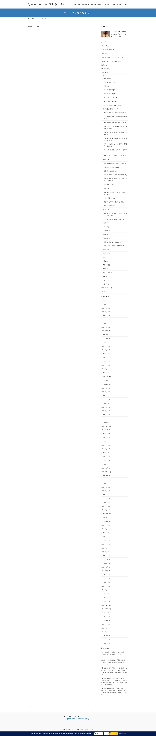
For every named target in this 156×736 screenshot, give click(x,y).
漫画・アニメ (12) (106, 287)
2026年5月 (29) (105, 312)
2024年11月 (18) (106, 380)
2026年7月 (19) (105, 304)
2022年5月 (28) (105, 494)
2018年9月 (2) (105, 612)
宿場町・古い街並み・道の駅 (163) (111, 61)
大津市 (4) (107, 238)
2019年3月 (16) (105, 593)
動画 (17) (104, 276)
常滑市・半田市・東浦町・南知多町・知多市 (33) (115, 133)
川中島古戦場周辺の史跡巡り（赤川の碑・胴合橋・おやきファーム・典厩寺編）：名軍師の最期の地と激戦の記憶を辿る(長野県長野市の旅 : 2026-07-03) (114, 681)
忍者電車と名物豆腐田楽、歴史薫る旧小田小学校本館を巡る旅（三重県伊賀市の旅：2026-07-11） (114, 662)
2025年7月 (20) (105, 350)
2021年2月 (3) (105, 552)
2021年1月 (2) (105, 555)
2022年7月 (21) (105, 487)
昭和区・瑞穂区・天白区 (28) (112, 105)
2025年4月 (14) (105, 361)
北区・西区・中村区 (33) (111, 97)
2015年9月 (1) (105, 624)
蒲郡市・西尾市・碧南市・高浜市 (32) (115, 122)
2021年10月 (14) (106, 521)
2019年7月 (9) (105, 582)
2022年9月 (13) (105, 479)
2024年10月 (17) (106, 384)
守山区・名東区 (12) (110, 90)
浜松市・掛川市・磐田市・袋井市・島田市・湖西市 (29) (115, 214)
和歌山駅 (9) (106, 265)
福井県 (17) (106, 257)
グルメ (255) (105, 46)
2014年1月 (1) (105, 643)
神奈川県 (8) (106, 253)
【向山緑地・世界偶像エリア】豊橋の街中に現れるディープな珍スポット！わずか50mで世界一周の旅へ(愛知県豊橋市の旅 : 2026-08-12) (114, 671)
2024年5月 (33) (105, 403)
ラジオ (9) (104, 291)
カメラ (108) (105, 284)
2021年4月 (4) (105, 544)
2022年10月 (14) (106, 475)
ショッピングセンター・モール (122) (112, 57)
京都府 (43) (106, 223)
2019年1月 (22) (105, 601)
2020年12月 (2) (105, 559)
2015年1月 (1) (105, 632)
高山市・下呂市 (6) (109, 184)
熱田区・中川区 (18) (110, 93)
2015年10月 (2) (105, 620)
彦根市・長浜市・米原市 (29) (112, 242)
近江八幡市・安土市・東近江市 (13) (114, 246)
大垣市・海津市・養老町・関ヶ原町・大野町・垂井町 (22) (115, 179)
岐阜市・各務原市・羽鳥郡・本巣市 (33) (115, 163)
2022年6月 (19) (105, 491)
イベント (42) (105, 280)
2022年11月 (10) (106, 472)
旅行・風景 (104, 72)
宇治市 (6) (107, 230)
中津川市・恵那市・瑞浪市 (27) (113, 167)
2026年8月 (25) (105, 300)
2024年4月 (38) (105, 407)
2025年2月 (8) (105, 369)
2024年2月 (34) (105, 414)
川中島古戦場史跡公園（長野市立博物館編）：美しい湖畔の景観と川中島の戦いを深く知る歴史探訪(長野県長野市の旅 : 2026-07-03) (114, 691)
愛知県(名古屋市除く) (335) (110, 109)
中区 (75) (106, 86)
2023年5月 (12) (105, 449)
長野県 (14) (106, 249)
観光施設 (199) (105, 69)
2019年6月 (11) (105, 586)
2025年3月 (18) (105, 365)
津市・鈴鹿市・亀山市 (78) (111, 198)
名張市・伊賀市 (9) (109, 205)
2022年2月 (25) (105, 506)
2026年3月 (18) (105, 319)
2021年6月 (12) (105, 536)
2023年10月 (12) (106, 430)
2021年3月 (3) (105, 548)
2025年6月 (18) (105, 353)
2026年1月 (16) (105, 327)
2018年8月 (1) (105, 616)
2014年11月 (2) (105, 635)
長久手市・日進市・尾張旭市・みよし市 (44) (115, 151)
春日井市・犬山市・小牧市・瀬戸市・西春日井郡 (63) (115, 127)
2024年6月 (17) (105, 399)
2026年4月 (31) (105, 315)
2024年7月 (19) (105, 395)
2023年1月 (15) (105, 464)
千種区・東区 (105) (109, 82)
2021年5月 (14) (105, 540)
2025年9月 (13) (105, 342)
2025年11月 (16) (106, 334)
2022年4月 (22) (105, 498)
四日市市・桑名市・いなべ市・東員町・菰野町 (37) (115, 193)
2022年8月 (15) (105, 483)
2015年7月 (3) (105, 628)
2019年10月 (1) (105, 571)
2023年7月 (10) (105, 441)
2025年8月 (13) (105, 346)
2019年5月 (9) (105, 590)
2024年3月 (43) (105, 411)
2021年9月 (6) (105, 525)
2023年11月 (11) (106, 426)
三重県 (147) (106, 188)
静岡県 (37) (106, 209)
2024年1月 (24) (105, 418)
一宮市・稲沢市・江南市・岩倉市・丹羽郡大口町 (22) (115, 139)
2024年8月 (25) (105, 392)
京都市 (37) (107, 227)
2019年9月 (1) (105, 574)
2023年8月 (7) (105, 437)
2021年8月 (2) (105, 529)
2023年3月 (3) (105, 456)
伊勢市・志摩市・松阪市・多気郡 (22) (115, 202)
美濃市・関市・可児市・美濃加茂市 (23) (115, 175)
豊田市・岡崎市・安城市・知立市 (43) (115, 112)
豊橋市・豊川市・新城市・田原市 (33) (115, 155)
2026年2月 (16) (105, 323)
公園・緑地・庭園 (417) (108, 49)
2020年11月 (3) (105, 563)
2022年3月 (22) (105, 502)
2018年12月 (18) (106, 605)
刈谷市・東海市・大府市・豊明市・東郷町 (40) (115, 117)
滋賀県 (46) (106, 234)
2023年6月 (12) (105, 445)
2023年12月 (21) (106, 422)
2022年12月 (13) (106, 468)
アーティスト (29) (106, 272)
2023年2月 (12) (105, 460)
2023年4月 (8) (105, 452)
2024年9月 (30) (105, 388)
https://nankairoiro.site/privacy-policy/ (77, 719)
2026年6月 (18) (105, 308)
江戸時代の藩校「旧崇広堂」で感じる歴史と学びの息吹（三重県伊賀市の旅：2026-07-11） (114, 654)
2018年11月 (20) (106, 609)
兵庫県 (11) (106, 268)
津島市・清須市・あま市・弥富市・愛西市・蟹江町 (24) (115, 145)
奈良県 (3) (106, 261)
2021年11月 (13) (106, 517)
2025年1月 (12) (105, 372)
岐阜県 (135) (106, 159)
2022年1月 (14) (105, 510)
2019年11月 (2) (105, 567)
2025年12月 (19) (106, 331)
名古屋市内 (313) (107, 78)
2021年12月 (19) (106, 513)
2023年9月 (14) (105, 433)
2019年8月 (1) (105, 578)
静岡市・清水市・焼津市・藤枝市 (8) (114, 219)
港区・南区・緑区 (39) (110, 101)
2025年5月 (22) (105, 357)
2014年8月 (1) (105, 639)
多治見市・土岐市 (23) (110, 171)
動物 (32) (104, 65)
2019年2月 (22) (105, 597)
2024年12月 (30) (106, 376)
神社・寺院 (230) (106, 53)
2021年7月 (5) (105, 532)
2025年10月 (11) (106, 338)
